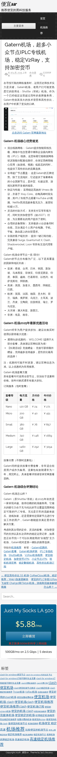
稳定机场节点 (40, 734)
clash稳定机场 (42, 688)
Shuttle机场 (15, 555)
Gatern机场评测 (28, 551)
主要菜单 (19, 25)
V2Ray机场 (31, 691)
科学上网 (52, 730)
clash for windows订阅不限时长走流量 (18, 678)
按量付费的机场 (24, 719)
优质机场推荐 (43, 692)
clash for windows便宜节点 (12, 674)
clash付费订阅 (42, 683)
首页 (42, 18)
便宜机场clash (24, 702)
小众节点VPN (39, 558)
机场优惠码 (33, 723)
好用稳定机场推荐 (44, 715)
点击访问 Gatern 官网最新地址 (29, 132)
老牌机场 (51, 734)
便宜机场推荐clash (13, 706)
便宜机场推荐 (43, 702)
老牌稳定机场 (7, 739)
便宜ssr (9, 4)
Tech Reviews (46, 752)
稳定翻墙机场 (26, 562)
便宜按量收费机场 (25, 697)
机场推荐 (44, 30)
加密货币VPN (21, 558)
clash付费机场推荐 (28, 683)
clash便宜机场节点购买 (24, 688)
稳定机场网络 (27, 735)
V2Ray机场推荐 (34, 555)
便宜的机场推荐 (40, 711)
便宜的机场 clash (22, 711)
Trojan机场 (19, 691)
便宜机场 (41, 696)
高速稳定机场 (22, 739)
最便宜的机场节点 (17, 723)
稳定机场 (3, 735)
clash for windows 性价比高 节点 (39, 675)
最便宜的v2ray (39, 719)
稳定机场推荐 (15, 734)
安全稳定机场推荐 (8, 719)
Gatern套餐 (10, 551)
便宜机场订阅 (35, 706)
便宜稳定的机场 (25, 715)
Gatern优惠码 (39, 547)
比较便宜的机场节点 (36, 729)
